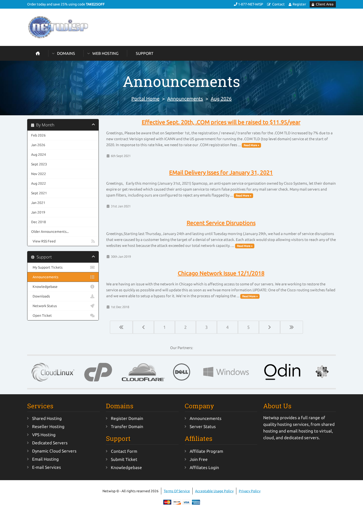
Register (299, 4)
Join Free (199, 459)
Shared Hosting (47, 418)
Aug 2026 (221, 98)
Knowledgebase (44, 287)
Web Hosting (105, 53)
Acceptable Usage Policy (214, 491)
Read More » (251, 145)
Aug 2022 (38, 183)
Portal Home (145, 98)
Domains (66, 53)
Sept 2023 (39, 164)
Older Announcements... (50, 232)
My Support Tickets (46, 267)
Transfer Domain (127, 426)
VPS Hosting (44, 434)
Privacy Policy (250, 491)
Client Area (324, 4)
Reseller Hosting (48, 426)
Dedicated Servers (50, 442)
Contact (278, 4)
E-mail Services (46, 467)
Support (144, 53)
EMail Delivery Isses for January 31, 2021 (221, 173)
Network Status (44, 306)
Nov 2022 (38, 174)
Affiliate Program (206, 451)
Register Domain (127, 418)
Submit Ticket (124, 459)
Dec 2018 (38, 222)
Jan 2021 (38, 203)
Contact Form (124, 451)
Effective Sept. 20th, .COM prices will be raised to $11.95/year (221, 122)
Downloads (40, 296)
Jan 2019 (38, 212)
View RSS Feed (43, 241)
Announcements (185, 98)
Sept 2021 (39, 193)
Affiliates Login (204, 467)
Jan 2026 (38, 145)
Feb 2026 (38, 135)
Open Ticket (41, 315)
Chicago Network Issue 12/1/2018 (221, 273)
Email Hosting (45, 459)
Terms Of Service (177, 491)
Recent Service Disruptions (221, 223)
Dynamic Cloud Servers (54, 451)
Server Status (203, 426)
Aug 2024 (38, 155)
